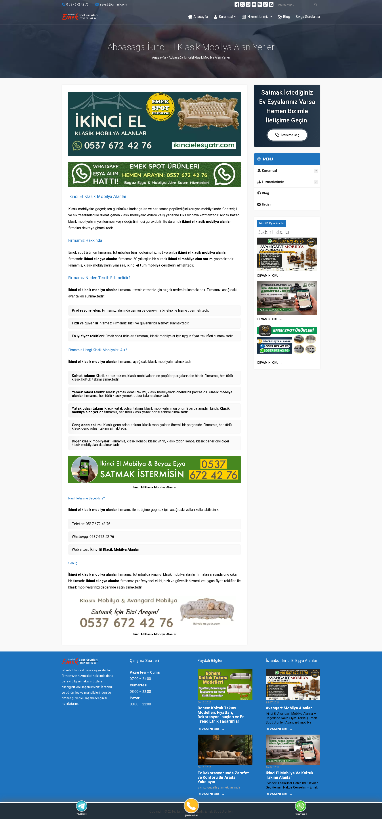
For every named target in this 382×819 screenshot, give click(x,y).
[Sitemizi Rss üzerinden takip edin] (271, 4)
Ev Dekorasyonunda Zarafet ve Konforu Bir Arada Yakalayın (223, 777)
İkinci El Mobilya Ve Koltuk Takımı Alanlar (289, 775)
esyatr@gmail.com (113, 4)
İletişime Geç (290, 135)
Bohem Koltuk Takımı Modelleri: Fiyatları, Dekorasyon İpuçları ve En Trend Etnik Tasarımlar (221, 715)
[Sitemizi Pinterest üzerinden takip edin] (260, 4)
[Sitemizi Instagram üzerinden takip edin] (248, 4)
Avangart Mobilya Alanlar (289, 708)
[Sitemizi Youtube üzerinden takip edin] (254, 4)
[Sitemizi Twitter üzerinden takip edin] (242, 4)
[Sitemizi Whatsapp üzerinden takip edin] (265, 4)
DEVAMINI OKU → (269, 275)
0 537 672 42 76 (77, 4)
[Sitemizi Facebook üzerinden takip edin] (237, 4)
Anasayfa (159, 57)
